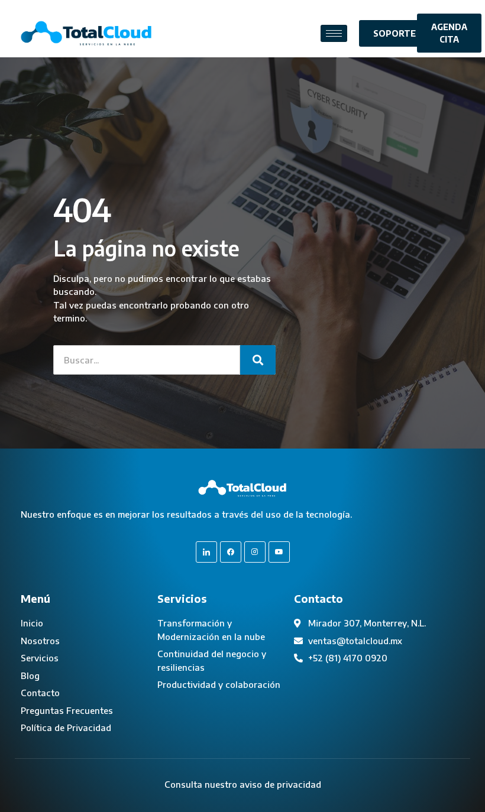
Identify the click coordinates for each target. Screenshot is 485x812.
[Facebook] (230, 552)
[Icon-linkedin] (206, 552)
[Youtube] (279, 552)
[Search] (258, 360)
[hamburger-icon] (334, 33)
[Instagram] (255, 552)
